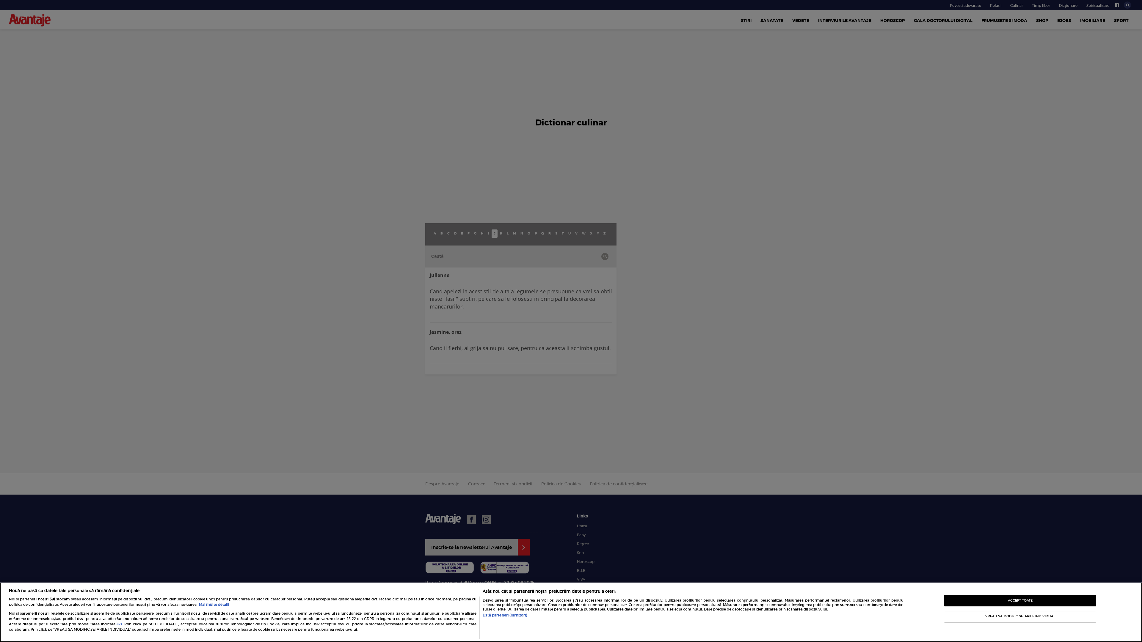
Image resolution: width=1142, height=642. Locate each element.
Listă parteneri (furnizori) (505, 615)
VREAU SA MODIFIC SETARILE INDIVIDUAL (1020, 616)
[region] (571, 612)
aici (119, 624)
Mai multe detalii (214, 604)
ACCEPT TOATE (1020, 600)
